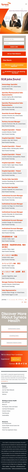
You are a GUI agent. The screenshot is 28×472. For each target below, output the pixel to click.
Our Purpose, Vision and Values (10, 406)
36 (25, 299)
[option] (14, 21)
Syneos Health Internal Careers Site (10, 425)
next (25, 302)
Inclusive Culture (6, 411)
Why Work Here (6, 402)
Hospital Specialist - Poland (11, 130)
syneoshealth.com (4, 381)
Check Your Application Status (9, 429)
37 (22, 302)
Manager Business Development (13, 282)
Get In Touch (15, 359)
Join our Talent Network (14, 54)
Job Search (4, 387)
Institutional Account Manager (12, 196)
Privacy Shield (12, 466)
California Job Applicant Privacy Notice (19, 468)
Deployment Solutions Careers (14, 342)
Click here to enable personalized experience (14, 65)
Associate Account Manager (11, 113)
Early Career (5, 392)
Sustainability (5, 415)
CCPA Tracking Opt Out (20, 466)
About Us (4, 404)
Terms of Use (20, 464)
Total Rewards (5, 413)
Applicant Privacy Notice (6, 468)
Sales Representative (9, 290)
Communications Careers (14, 328)
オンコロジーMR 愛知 (10, 255)
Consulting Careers (14, 335)
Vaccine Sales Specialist (10, 179)
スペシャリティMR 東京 (11, 263)
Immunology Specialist (9, 84)
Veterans (4, 394)
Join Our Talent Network (8, 390)
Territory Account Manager (11, 122)
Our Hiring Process (6, 423)
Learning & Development (8, 408)
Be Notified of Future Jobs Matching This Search (15, 72)
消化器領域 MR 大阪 (9, 237)
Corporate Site (5, 427)
